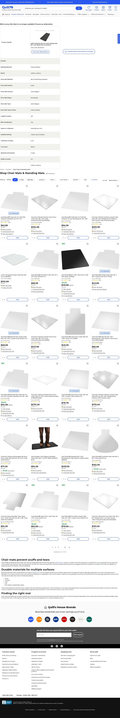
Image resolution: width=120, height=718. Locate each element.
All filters (94, 179)
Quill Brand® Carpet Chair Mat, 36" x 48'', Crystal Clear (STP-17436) (104, 275)
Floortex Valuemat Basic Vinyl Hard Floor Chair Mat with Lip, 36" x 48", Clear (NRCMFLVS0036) (14, 517)
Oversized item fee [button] (8, 231)
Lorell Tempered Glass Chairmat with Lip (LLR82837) (13, 275)
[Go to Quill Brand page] (31, 620)
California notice (53, 709)
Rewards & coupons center (69, 667)
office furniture (59, 562)
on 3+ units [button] (11, 470)
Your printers (64, 661)
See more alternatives (40, 52)
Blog (91, 658)
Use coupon (78, 634)
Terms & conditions (30, 709)
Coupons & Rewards (17, 14)
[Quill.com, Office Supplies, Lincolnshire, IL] (7, 703)
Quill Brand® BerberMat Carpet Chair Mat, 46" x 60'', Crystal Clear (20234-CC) (14, 337)
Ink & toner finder (66, 658)
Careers (92, 664)
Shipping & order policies (9, 670)
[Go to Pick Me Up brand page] (47, 620)
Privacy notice (41, 709)
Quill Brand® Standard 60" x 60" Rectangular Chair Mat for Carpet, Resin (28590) (75, 458)
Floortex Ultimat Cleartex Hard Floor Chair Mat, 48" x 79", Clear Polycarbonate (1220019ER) (43, 218)
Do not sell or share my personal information (84, 709)
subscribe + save (56, 14)
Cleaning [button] (110, 14)
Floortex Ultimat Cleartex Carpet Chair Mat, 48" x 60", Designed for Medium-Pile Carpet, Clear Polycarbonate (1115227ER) (105, 218)
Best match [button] (113, 180)
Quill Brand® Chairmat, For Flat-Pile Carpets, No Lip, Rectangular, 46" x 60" (74, 218)
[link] (27, 186)
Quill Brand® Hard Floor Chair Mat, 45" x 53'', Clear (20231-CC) (44, 517)
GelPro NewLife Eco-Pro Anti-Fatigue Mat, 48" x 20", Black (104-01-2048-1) (44, 44)
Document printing (37, 674)
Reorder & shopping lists (68, 655)
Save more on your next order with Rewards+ (20, 2)
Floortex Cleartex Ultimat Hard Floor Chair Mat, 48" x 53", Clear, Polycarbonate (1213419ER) (43, 338)
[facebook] (61, 646)
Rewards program (36, 658)
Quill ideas (34, 686)
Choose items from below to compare (80, 51)
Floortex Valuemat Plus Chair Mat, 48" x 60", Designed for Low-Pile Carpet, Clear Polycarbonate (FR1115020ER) (105, 517)
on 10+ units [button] (102, 469)
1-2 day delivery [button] (67, 295)
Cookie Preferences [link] (65, 709)
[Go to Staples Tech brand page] (72, 620)
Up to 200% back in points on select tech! (60, 2)
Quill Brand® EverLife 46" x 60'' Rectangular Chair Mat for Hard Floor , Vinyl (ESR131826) (105, 338)
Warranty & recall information (10, 673)
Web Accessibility (95, 667)
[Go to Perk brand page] (56, 620)
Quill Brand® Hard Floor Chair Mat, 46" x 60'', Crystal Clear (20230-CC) (74, 395)
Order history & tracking (9, 655)
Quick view (13, 210)
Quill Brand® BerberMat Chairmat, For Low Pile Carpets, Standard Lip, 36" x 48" (14, 395)
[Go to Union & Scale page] (81, 620)
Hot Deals (28, 14)
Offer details (67, 289)
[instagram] (52, 646)
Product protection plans (38, 683)
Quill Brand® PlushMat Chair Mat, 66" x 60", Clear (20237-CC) (105, 457)
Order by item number (67, 664)
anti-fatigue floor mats (36, 572)
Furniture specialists (37, 680)
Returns (4, 658)
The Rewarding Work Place (98, 661)
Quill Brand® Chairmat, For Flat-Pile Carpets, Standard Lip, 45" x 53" (13, 218)
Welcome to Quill (95, 655)
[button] (79, 8)
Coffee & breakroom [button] (97, 14)
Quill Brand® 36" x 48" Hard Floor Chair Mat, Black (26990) (74, 275)
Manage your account (8, 661)
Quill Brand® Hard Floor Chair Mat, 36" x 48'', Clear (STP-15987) (74, 337)
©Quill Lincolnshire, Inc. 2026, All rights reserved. (25, 703)
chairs (97, 562)
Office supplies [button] (82, 14)
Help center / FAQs (8, 667)
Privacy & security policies (9, 675)
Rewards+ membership (38, 655)
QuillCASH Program (37, 661)
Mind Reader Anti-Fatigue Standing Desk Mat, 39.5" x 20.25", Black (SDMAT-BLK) (44, 458)
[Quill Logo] (7, 7)
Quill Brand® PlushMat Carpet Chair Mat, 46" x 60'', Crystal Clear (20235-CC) (74, 517)
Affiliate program (36, 689)
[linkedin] (56, 646)
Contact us (5, 678)
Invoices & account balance (10, 664)
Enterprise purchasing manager (40, 677)
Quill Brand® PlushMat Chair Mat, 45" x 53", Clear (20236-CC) (44, 275)
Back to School (45, 14)
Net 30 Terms (35, 667)
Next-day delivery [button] (8, 234)
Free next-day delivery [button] (100, 289)
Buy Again (36, 14)
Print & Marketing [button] (68, 14)
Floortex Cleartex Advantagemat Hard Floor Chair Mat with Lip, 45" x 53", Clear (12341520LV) (14, 458)
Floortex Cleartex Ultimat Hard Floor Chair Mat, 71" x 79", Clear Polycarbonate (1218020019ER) (44, 396)
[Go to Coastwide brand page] (39, 620)
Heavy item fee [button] (7, 287)
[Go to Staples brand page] (64, 620)
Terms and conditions (51, 639)
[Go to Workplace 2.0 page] (89, 620)
